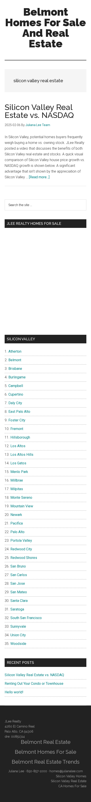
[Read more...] (39, 177)
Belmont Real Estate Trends (46, 762)
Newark (16, 515)
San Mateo (18, 592)
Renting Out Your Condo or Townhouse (34, 683)
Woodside (18, 644)
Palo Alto (17, 532)
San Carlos (18, 575)
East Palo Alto (19, 411)
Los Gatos (18, 463)
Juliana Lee (16, 771)
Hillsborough (20, 437)
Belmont (14, 360)
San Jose (17, 583)
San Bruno (18, 566)
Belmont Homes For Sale (45, 752)
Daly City (15, 403)
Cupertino (15, 394)
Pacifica (16, 523)
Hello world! (14, 692)
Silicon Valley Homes (71, 776)
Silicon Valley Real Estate (68, 781)
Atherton (14, 351)
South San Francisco (26, 618)
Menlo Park (19, 472)
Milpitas (16, 489)
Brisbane (15, 369)
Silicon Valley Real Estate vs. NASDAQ (39, 111)
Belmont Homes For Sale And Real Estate (45, 28)
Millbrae (16, 480)
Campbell (15, 386)
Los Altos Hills (21, 454)
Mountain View (21, 506)
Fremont (16, 429)
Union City (18, 635)
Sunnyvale (18, 626)
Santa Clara (19, 601)
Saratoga (17, 609)
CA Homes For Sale (72, 786)
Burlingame (17, 377)
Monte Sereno (21, 497)
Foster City (16, 420)
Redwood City (21, 549)
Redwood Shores (23, 558)
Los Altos (17, 446)
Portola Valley (21, 540)
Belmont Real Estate (45, 742)
